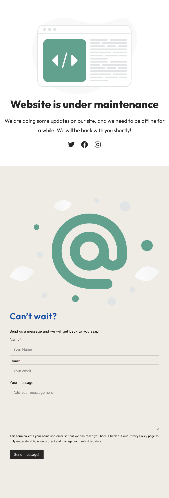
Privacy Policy (138, 436)
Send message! (26, 454)
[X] (71, 144)
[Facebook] (84, 144)
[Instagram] (98, 144)
